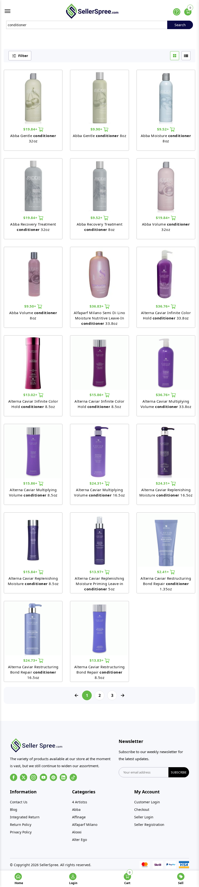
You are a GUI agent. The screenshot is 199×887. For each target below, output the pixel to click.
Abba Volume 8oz (33, 315)
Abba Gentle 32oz (33, 138)
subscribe (179, 772)
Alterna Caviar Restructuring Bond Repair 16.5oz (33, 672)
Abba (76, 809)
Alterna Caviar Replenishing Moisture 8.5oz (33, 581)
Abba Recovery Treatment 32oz (33, 227)
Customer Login (147, 802)
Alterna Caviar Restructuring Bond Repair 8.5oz (99, 672)
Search (180, 24)
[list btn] (186, 55)
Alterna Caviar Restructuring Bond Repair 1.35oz (166, 583)
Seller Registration (149, 824)
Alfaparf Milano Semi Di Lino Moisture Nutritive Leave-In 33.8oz (99, 318)
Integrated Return (25, 817)
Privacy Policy (21, 832)
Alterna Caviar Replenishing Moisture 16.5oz (166, 492)
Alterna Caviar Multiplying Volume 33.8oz (166, 404)
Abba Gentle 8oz (99, 135)
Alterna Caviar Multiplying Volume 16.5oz (99, 492)
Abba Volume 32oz (166, 227)
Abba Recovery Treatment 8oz (100, 227)
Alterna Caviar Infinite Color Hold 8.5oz (33, 404)
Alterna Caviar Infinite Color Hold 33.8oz (166, 315)
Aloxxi (77, 832)
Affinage (79, 817)
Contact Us (18, 802)
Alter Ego (79, 839)
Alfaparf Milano (84, 824)
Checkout (141, 809)
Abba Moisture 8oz (166, 138)
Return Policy (20, 824)
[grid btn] (174, 55)
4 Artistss (79, 802)
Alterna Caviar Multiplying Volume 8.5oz (33, 492)
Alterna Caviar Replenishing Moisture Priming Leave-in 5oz (99, 583)
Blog (13, 809)
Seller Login (143, 817)
